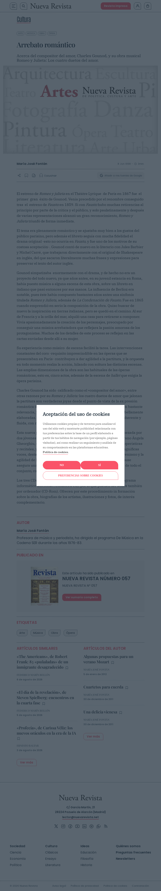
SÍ (99, 465)
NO (62, 465)
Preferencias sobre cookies (80, 475)
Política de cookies (55, 452)
